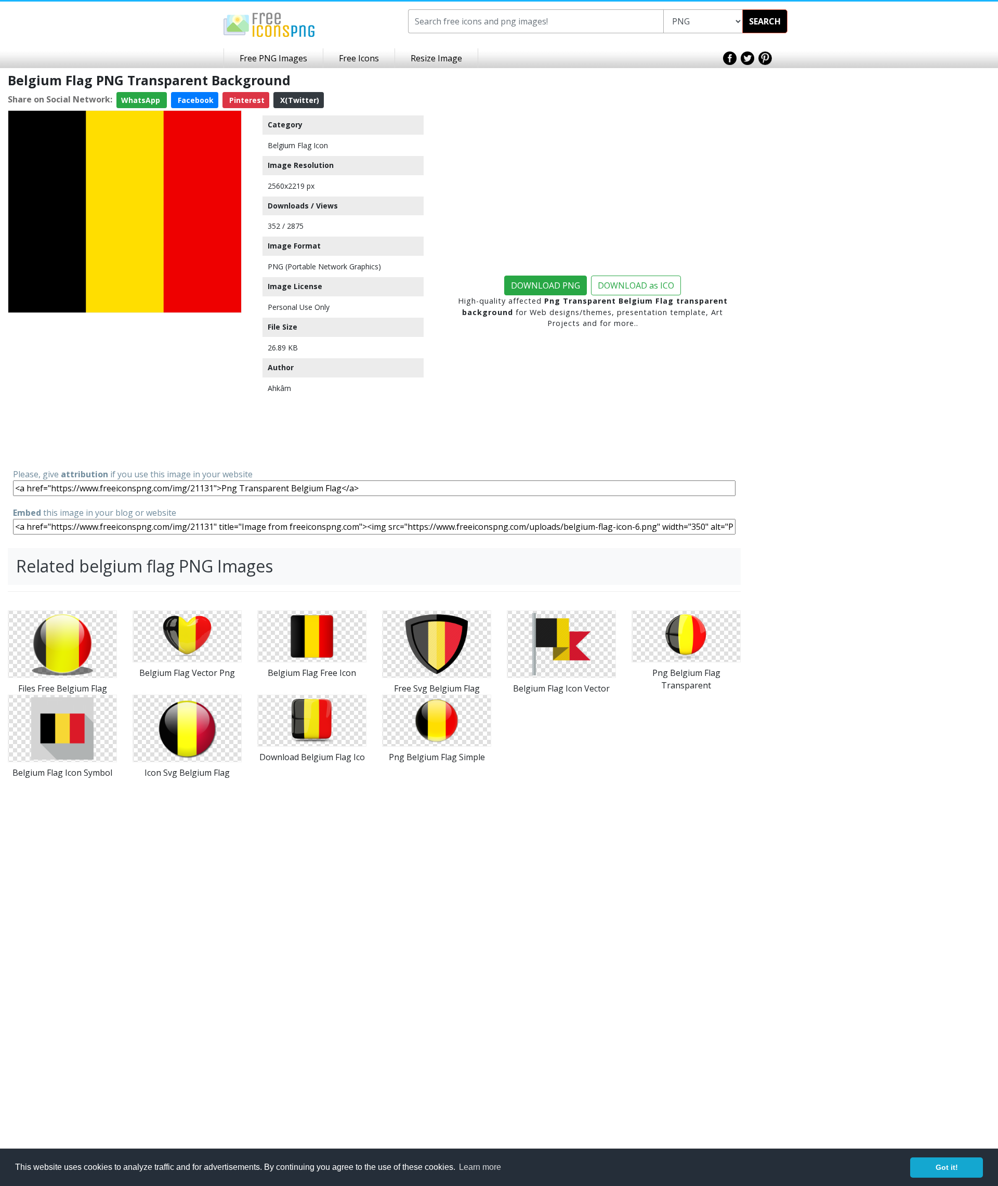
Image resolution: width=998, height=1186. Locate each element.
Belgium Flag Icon (298, 145)
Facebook (195, 100)
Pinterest (246, 100)
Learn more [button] (480, 1167)
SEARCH (765, 21)
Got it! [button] (947, 1167)
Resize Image (436, 58)
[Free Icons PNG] (269, 24)
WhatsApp (141, 100)
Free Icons (359, 58)
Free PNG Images (273, 58)
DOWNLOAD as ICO (636, 285)
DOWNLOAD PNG (545, 285)
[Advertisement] (125, 390)
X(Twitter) (298, 100)
